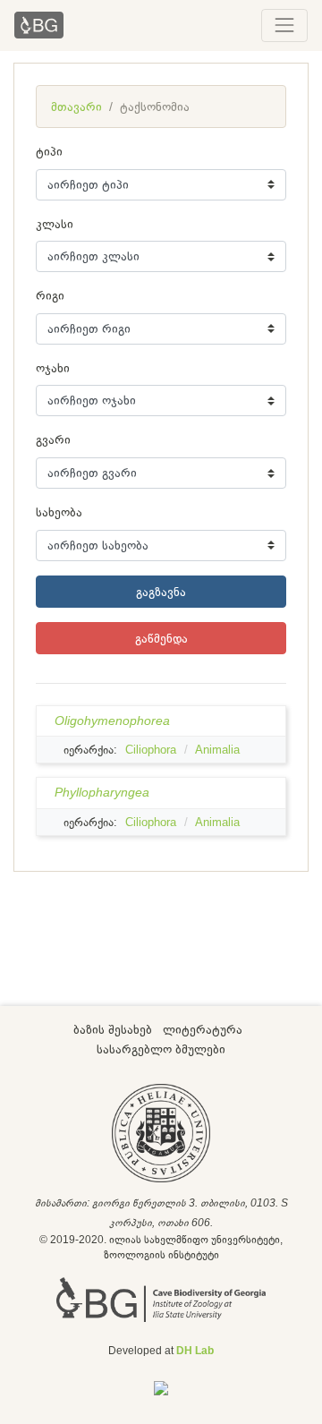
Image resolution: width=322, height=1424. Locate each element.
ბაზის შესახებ (112, 1029)
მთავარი (76, 106)
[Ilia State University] (161, 1132)
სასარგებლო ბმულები (161, 1049)
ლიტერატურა (202, 1029)
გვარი (53, 439)
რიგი (50, 295)
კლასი (54, 224)
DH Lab (195, 1350)
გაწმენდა (161, 638)
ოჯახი (53, 368)
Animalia (217, 749)
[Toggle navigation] (284, 25)
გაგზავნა (161, 591)
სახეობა (59, 512)
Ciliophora (150, 749)
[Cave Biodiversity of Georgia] (161, 1299)
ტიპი (49, 151)
